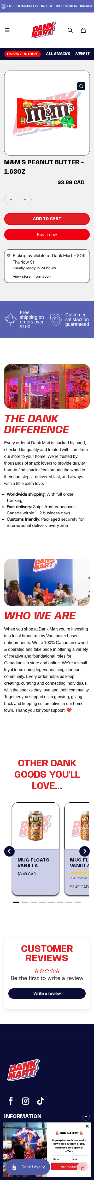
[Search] (70, 30)
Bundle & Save (22, 54)
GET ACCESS (69, 1166)
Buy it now (47, 234)
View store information (32, 276)
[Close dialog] (87, 1126)
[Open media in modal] (81, 86)
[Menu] (7, 30)
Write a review (47, 993)
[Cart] (83, 30)
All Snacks (58, 54)
